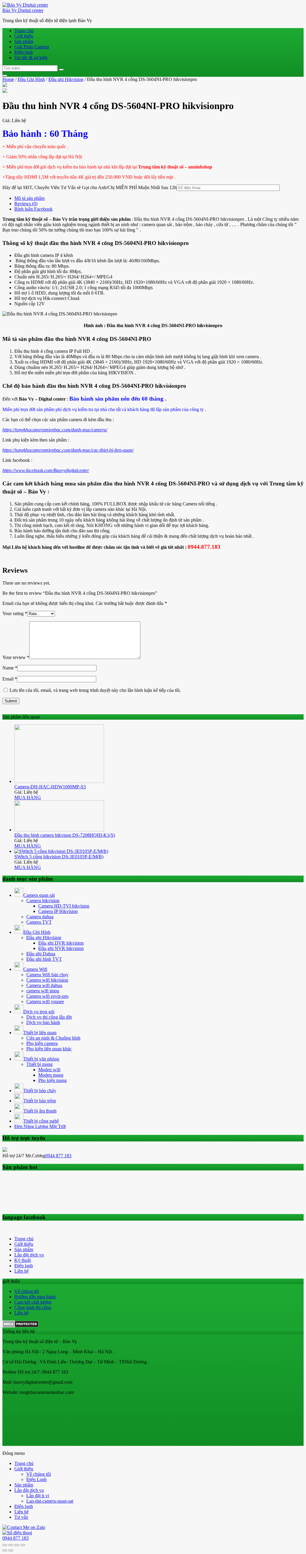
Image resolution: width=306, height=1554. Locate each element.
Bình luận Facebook (33, 209)
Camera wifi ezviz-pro (47, 996)
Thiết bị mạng (39, 1064)
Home (8, 79)
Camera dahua (39, 916)
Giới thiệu (23, 36)
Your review (15, 657)
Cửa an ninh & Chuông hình (53, 1037)
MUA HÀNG (27, 797)
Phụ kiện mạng (52, 1080)
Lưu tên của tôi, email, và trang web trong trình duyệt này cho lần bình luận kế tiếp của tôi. (95, 690)
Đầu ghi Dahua (40, 953)
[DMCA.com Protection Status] (20, 1325)
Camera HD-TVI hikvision (63, 905)
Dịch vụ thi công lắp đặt (49, 1017)
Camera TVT (39, 922)
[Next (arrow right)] (10, 1550)
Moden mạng (50, 1075)
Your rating (14, 613)
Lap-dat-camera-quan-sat (49, 1501)
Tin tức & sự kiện (31, 57)
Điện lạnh (23, 52)
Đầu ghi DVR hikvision (61, 942)
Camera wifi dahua (44, 985)
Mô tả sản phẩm (29, 198)
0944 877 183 (58, 1155)
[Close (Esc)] (4, 1545)
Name (9, 667)
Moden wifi (49, 1069)
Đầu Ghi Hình (31, 79)
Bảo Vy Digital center (22, 10)
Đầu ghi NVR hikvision (61, 948)
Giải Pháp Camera (31, 46)
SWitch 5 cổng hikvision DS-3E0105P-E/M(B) (58, 856)
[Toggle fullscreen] (16, 1545)
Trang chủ (23, 30)
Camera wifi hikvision (47, 980)
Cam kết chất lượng (32, 1302)
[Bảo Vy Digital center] (25, 4)
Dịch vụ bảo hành (43, 1022)
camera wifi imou (42, 990)
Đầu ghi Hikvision (65, 79)
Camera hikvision (42, 900)
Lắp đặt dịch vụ (29, 1254)
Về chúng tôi (26, 1291)
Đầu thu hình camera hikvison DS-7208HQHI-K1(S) (64, 835)
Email (9, 678)
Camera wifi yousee (45, 1001)
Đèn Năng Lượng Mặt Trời (40, 1126)
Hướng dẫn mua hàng (35, 1296)
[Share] (10, 1545)
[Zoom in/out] (22, 1545)
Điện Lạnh (36, 1479)
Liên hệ (21, 1270)
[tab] (159, 198)
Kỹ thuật (22, 1260)
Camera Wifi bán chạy (47, 974)
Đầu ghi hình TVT (44, 959)
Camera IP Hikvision (58, 911)
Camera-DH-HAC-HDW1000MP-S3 (50, 786)
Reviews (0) (25, 203)
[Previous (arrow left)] (4, 1550)
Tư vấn (21, 1517)
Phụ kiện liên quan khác (49, 1048)
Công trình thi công (32, 1307)
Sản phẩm (23, 41)
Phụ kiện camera (42, 1043)
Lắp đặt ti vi (37, 1495)
